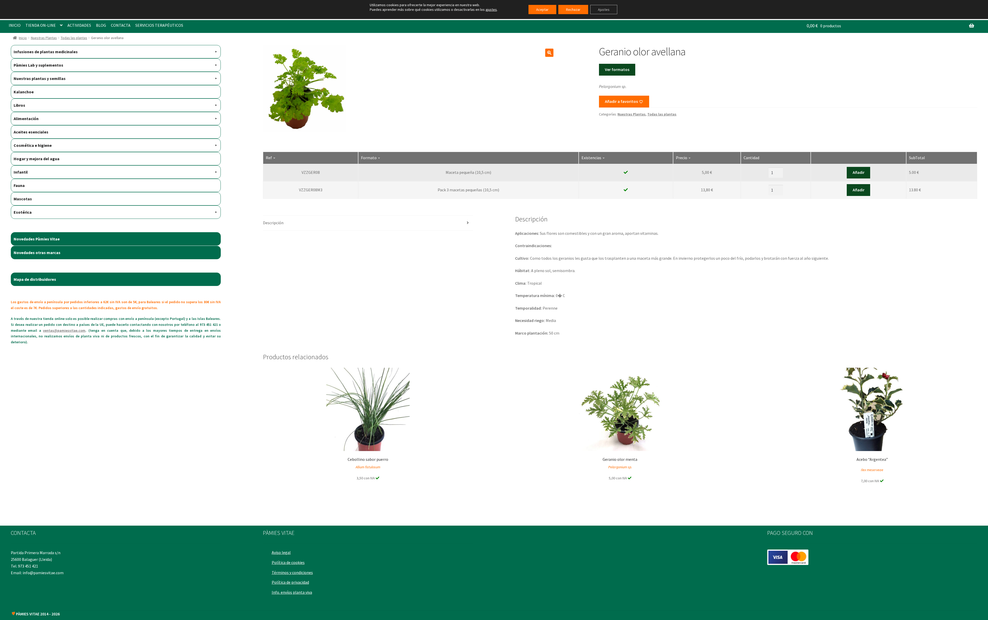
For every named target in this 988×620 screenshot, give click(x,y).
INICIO (15, 25)
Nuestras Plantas (44, 37)
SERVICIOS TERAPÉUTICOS (159, 25)
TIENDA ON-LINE (40, 25)
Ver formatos (617, 69)
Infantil (21, 172)
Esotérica (23, 212)
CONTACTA (120, 25)
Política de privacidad (290, 582)
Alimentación (26, 118)
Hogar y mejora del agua (36, 158)
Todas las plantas (74, 37)
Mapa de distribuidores (35, 279)
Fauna (19, 185)
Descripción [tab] (273, 222)
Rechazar (573, 9)
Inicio (23, 37)
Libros (19, 105)
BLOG (101, 25)
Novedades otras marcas (37, 252)
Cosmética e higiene (33, 145)
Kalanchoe (24, 91)
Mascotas (23, 198)
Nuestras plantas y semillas (40, 78)
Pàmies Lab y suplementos (38, 65)
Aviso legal (281, 552)
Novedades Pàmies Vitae (37, 238)
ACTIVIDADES (79, 25)
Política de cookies (288, 562)
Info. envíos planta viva (292, 592)
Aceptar (542, 9)
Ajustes (604, 9)
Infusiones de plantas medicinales (46, 51)
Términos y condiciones (292, 572)
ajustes (491, 9)
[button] (549, 53)
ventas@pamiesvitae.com (64, 330)
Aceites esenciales (31, 131)
